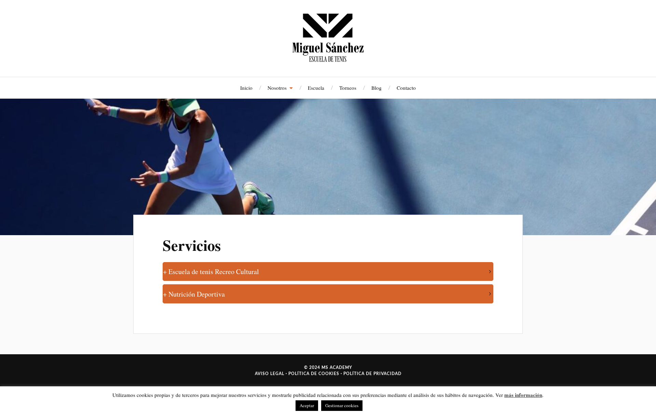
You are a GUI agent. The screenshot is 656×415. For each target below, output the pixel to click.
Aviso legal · (271, 374)
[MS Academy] (328, 37)
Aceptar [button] (307, 405)
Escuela (316, 87)
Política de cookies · (314, 374)
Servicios (192, 245)
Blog (376, 87)
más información (523, 395)
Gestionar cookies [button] (341, 405)
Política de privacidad (371, 374)
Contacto (406, 87)
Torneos (347, 87)
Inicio (246, 87)
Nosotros (277, 87)
